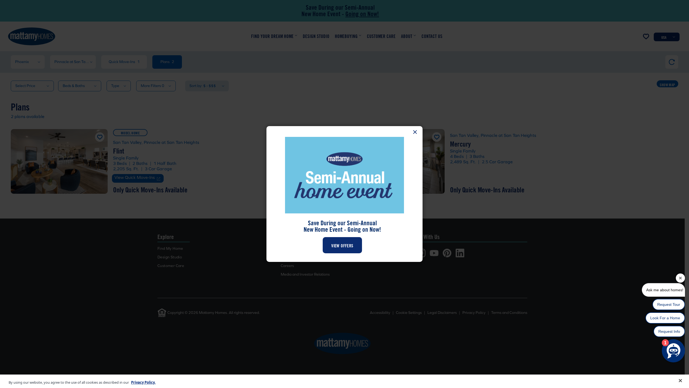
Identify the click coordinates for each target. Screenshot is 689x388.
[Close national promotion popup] (415, 132)
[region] (344, 381)
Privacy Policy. (143, 382)
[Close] (680, 381)
